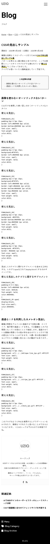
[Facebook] (23, 482)
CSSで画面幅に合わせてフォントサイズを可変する (24, 507)
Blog (10, 34)
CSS (16, 34)
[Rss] (27, 482)
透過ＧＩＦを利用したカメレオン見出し (22, 86)
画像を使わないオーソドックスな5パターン (23, 83)
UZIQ (5, 4)
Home (3, 34)
